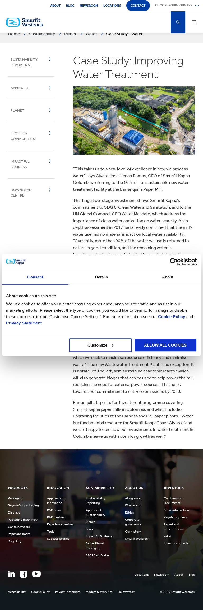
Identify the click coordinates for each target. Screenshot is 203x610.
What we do (133, 505)
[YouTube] (36, 574)
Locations (112, 5)
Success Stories (58, 539)
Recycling (14, 541)
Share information (176, 510)
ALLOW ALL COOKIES (165, 345)
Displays (14, 512)
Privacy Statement (24, 323)
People (90, 529)
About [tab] (168, 277)
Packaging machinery (23, 519)
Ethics (129, 512)
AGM (167, 536)
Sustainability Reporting (24, 62)
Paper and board (19, 534)
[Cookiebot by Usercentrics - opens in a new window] (174, 262)
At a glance (132, 498)
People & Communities (23, 136)
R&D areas (54, 510)
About (55, 5)
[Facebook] (23, 574)
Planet (17, 110)
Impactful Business (20, 164)
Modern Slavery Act (99, 592)
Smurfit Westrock (137, 539)
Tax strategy (126, 592)
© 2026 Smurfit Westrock (177, 592)
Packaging (15, 498)
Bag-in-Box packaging (23, 505)
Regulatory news (175, 517)
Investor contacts (176, 543)
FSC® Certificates (98, 555)
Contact (138, 5)
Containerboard (19, 527)
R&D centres (55, 517)
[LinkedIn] (11, 574)
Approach (20, 88)
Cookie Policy (171, 316)
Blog (70, 5)
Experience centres (60, 524)
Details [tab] (101, 277)
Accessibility (17, 592)
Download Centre (21, 193)
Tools (50, 531)
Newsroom (89, 5)
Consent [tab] (35, 277)
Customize (97, 345)
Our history (133, 531)
